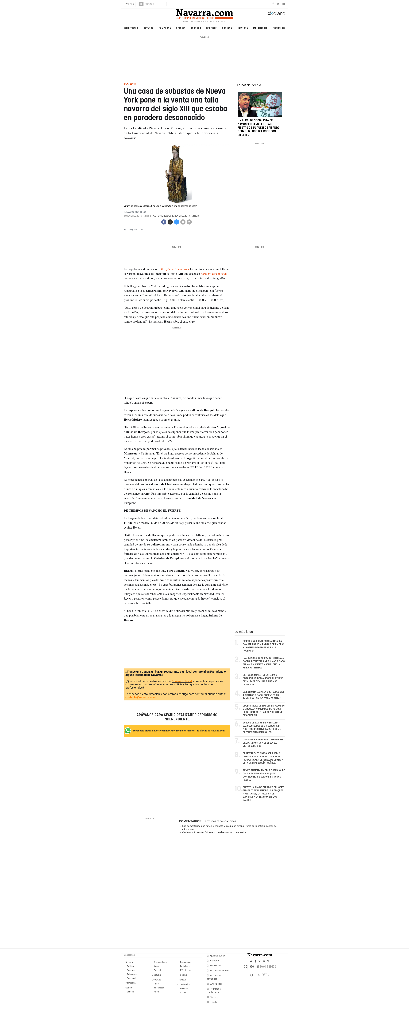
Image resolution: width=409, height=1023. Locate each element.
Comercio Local (182, 681)
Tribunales (132, 974)
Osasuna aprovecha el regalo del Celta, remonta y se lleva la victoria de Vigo (263, 743)
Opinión (180, 27)
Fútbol (156, 984)
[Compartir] (163, 221)
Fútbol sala (185, 966)
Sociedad (131, 978)
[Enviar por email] (182, 221)
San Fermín (131, 27)
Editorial (130, 992)
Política (130, 966)
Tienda (213, 1002)
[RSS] (268, 961)
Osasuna (195, 27)
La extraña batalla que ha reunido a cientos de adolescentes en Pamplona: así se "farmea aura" (264, 695)
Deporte (211, 27)
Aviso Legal (216, 984)
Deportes (156, 979)
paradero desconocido (214, 274)
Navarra (148, 27)
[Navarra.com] (204, 13)
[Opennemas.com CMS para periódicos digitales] (260, 969)
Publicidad (215, 965)
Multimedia (260, 27)
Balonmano (185, 962)
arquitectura (136, 229)
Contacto (215, 960)
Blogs (156, 966)
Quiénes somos (217, 955)
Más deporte (186, 970)
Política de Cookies (219, 970)
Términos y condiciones (219, 821)
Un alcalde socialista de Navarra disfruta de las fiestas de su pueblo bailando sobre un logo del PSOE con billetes (259, 128)
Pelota (156, 992)
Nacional (227, 27)
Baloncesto (159, 988)
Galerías (184, 988)
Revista (243, 27)
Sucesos (131, 970)
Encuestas (158, 970)
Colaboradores (160, 962)
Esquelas (279, 27)
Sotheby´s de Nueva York (173, 269)
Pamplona (165, 27)
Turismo (214, 997)
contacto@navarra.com (140, 697)
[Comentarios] (189, 221)
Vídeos (183, 992)
